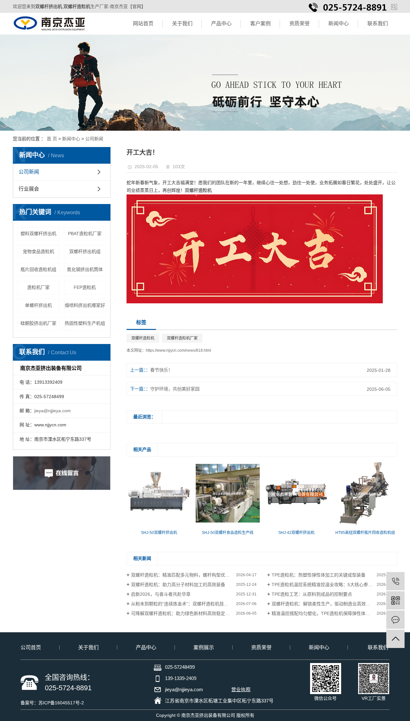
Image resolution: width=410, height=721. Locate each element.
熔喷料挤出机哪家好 (85, 305)
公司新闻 (94, 138)
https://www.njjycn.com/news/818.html (178, 350)
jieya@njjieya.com (52, 410)
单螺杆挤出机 (38, 305)
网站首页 (143, 23)
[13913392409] (395, 581)
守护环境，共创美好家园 (175, 388)
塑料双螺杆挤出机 (38, 233)
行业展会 (29, 189)
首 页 (52, 138)
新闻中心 (338, 23)
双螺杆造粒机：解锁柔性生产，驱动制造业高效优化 (323, 603)
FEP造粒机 (85, 287)
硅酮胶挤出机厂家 (38, 323)
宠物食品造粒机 (38, 251)
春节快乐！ (161, 370)
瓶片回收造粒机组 (38, 269)
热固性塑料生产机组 (85, 323)
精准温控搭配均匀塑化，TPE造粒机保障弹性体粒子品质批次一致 (334, 613)
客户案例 (260, 23)
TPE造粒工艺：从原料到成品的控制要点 (312, 594)
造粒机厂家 (38, 287)
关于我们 (182, 23)
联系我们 (377, 23)
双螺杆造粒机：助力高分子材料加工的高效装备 (178, 584)
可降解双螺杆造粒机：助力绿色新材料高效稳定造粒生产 (187, 613)
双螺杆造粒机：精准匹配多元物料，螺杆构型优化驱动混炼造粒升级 (194, 575)
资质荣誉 (299, 23)
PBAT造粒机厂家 (85, 233)
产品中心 (221, 23)
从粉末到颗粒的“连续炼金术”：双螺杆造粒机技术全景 (184, 603)
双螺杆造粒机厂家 (182, 338)
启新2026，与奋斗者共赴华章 (161, 594)
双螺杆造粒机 (142, 338)
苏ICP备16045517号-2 (61, 702)
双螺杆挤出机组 (85, 251)
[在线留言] (395, 619)
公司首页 (30, 647)
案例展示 (203, 647)
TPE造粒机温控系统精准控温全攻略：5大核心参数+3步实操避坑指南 (334, 584)
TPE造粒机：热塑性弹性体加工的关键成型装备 (318, 575)
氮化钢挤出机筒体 (85, 269)
